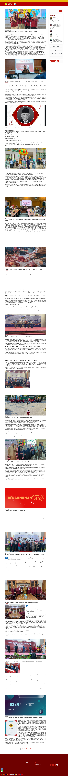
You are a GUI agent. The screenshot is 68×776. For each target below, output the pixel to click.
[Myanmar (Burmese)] (15, 774)
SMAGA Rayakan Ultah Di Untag (11, 170)
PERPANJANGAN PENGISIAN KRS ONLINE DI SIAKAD (15, 510)
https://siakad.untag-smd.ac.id (10, 523)
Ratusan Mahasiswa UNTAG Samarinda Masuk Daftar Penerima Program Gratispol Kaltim (22, 31)
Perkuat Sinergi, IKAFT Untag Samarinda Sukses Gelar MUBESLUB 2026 (18, 336)
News (7, 82)
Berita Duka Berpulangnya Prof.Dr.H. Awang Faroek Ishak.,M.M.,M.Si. (18, 127)
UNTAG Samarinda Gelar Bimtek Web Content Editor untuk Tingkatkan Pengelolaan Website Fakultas (24, 81)
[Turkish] (19, 774)
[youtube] (55, 61)
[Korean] (13, 774)
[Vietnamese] (22, 774)
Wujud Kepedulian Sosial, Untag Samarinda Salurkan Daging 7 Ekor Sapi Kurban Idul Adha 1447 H (23, 269)
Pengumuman (8, 511)
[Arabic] (2, 774)
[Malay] (14, 774)
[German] (6, 774)
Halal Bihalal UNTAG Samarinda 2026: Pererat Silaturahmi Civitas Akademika (19, 461)
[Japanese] (11, 774)
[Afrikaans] (1, 774)
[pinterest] (58, 61)
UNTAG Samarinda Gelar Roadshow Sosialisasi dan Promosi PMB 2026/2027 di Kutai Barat (22, 602)
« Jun (56, 57)
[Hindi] (8, 774)
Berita (6, 32)
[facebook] (53, 61)
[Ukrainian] (20, 774)
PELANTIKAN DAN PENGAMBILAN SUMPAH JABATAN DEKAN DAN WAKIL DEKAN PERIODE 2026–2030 (24, 554)
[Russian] (17, 774)
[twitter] (51, 61)
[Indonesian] (9, 774)
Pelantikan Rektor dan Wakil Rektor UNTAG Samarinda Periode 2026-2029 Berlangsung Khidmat (23, 661)
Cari (60, 10)
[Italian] (10, 774)
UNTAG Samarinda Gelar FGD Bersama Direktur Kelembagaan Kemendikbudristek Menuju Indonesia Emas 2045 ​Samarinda (56, 19)
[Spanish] (18, 774)
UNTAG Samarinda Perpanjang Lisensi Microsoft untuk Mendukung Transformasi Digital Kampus (23, 717)
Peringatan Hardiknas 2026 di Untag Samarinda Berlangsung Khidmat (18, 417)
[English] (5, 774)
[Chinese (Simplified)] (4, 774)
